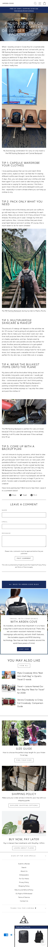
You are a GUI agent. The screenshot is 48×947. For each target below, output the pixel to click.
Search (24, 867)
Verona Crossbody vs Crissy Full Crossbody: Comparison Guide (30, 703)
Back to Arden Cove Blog (25, 584)
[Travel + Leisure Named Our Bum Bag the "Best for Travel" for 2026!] (8, 688)
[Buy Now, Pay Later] (24, 823)
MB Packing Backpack (16, 153)
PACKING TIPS (19, 19)
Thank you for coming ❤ (23, 908)
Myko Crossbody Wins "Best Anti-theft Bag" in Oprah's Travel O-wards (30, 676)
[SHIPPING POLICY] (24, 778)
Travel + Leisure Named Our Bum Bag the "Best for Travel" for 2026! (31, 689)
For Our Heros (24, 878)
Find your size (24, 760)
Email (5, 522)
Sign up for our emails (23, 856)
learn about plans (24, 848)
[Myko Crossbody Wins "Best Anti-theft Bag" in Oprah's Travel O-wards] (8, 675)
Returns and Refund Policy (24, 890)
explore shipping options (24, 805)
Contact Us (24, 901)
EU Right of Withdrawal (24, 893)
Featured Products (23, 927)
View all (24, 665)
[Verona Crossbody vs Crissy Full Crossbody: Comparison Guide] (8, 702)
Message (6, 533)
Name (4, 510)
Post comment (24, 558)
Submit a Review (24, 864)
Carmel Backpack (35, 153)
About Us (24, 871)
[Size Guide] (24, 733)
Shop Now (24, 649)
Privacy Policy (41, 565)
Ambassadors (24, 875)
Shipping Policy (24, 886)
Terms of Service (23, 567)
